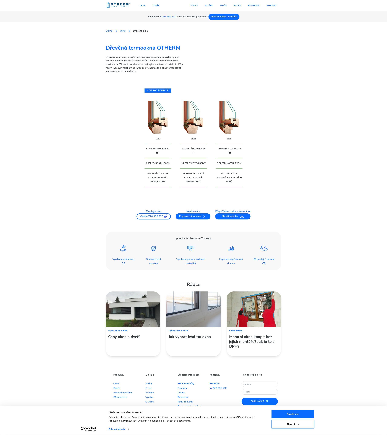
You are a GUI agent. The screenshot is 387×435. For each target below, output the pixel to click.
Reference (254, 5)
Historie (149, 392)
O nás (223, 5)
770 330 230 (168, 16)
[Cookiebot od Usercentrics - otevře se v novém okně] (88, 429)
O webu (149, 401)
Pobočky (215, 383)
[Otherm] (119, 5)
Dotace (194, 5)
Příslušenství (120, 397)
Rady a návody (185, 401)
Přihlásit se (260, 401)
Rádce (237, 5)
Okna (143, 5)
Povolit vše (293, 414)
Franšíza (182, 388)
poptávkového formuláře (224, 16)
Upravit (291, 424)
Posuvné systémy (122, 392)
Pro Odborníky (185, 383)
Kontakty (272, 5)
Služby (209, 5)
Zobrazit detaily (117, 429)
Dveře (156, 5)
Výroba (149, 397)
